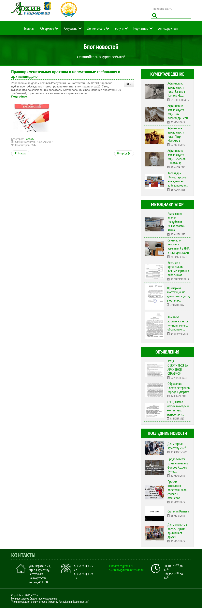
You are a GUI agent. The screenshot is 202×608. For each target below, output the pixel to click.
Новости (29, 139)
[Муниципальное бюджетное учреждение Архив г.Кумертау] (31, 8)
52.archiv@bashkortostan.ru (126, 570)
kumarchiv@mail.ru (121, 566)
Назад (22, 153)
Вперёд (122, 153)
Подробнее (19, 96)
